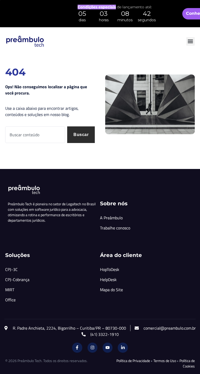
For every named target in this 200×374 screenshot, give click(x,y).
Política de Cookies (187, 363)
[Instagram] (92, 347)
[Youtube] (108, 347)
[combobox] (35, 134)
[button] (190, 41)
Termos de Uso (164, 360)
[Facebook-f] (77, 347)
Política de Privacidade (133, 360)
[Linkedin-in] (123, 347)
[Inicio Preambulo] (24, 41)
